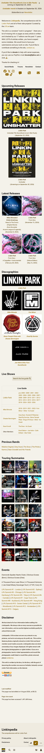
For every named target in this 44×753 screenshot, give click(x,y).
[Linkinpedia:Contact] (38, 73)
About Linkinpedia (30, 738)
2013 (20, 400)
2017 (38, 400)
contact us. (30, 48)
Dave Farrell (7, 426)
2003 (20, 395)
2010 (29, 397)
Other (25, 411)
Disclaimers (6, 742)
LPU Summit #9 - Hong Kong (31, 601)
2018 (20, 402)
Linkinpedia (15, 21)
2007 (38, 395)
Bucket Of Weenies (32, 415)
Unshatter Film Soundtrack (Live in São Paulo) (19, 3)
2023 (33, 408)
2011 (33, 397)
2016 (33, 400)
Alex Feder (27, 433)
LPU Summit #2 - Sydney (31, 589)
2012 (38, 397)
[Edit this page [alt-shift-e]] (35, 743)
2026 (33, 402)
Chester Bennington (9, 418)
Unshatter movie (9, 9)
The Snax (22, 426)
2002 (36, 393)
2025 (29, 402)
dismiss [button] (39, 3)
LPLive (6, 26)
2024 (24, 402)
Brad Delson (23, 430)
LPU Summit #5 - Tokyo (19, 595)
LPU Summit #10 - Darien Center (15, 603)
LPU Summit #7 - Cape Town (22, 598)
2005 (29, 395)
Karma (4, 450)
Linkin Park (6, 24)
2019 (24, 408)
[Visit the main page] (3, 750)
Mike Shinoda (12, 312)
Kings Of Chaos (28, 420)
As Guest (31, 411)
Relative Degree (7, 447)
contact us (9, 658)
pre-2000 (22, 393)
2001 (32, 393)
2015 (29, 400)
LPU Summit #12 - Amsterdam (24, 606)
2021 (29, 408)
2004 (24, 395)
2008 (20, 397)
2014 (24, 400)
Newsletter (28, 12)
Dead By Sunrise (32, 336)
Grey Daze (22, 415)
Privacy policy (6, 738)
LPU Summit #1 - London (11, 589)
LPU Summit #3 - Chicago (12, 592)
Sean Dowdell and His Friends (19, 450)
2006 (33, 395)
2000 (27, 393)
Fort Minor (32, 312)
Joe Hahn (31, 430)
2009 (24, 397)
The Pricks (36, 447)
